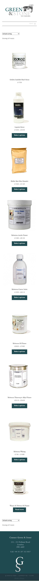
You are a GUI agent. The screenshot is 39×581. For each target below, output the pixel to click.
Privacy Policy (19, 578)
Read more (19, 510)
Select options (19, 135)
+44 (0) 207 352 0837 (22, 552)
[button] (31, 24)
